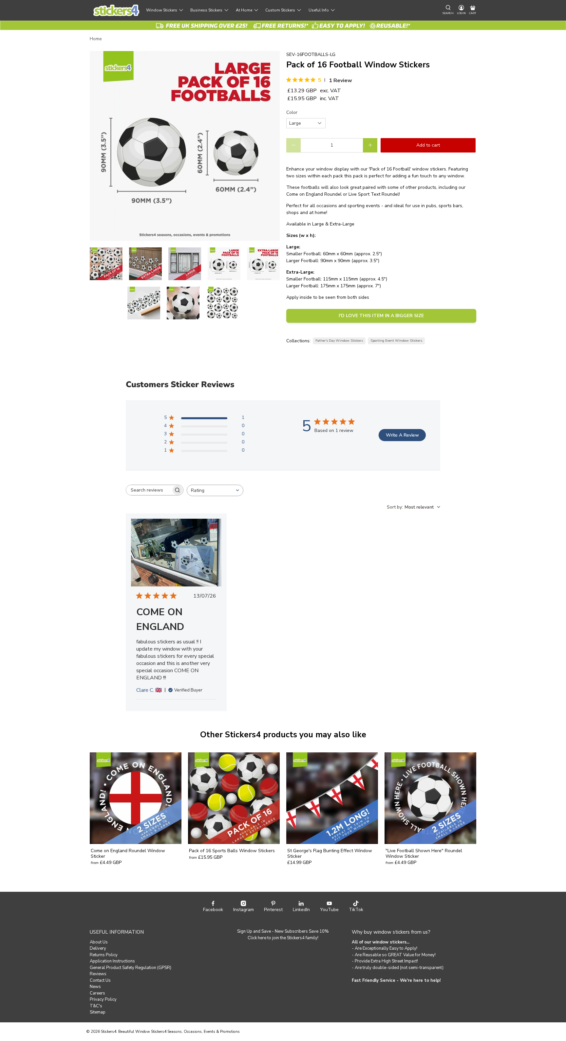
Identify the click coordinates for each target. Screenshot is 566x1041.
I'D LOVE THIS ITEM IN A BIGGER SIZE (381, 316)
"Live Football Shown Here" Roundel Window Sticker (424, 853)
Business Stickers (206, 10)
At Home (244, 10)
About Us (99, 942)
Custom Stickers (280, 10)
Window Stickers (161, 10)
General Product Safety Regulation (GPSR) (130, 968)
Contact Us (100, 980)
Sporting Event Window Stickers (396, 340)
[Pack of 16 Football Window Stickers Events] (185, 146)
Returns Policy (104, 955)
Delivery (98, 948)
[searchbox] (148, 490)
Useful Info (319, 10)
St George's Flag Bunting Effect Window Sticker (329, 853)
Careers (97, 993)
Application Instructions (112, 961)
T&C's (96, 1006)
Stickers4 (108, 1031)
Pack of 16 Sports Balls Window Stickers (232, 851)
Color (291, 112)
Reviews (98, 974)
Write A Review (402, 435)
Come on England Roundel (314, 194)
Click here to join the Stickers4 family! (283, 938)
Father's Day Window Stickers (339, 340)
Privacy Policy (103, 999)
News (95, 987)
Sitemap (97, 1012)
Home (96, 39)
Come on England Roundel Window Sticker (128, 853)
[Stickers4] (116, 10)
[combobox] (215, 490)
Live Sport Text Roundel (374, 194)
